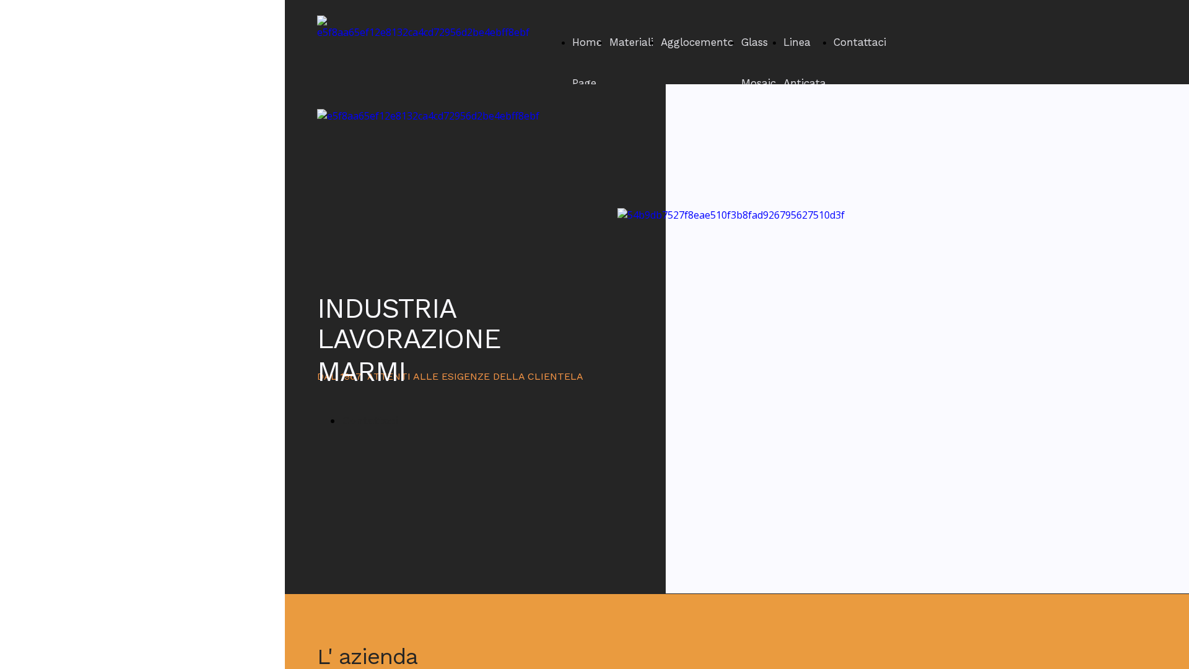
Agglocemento (697, 42)
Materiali (631, 42)
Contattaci (860, 42)
